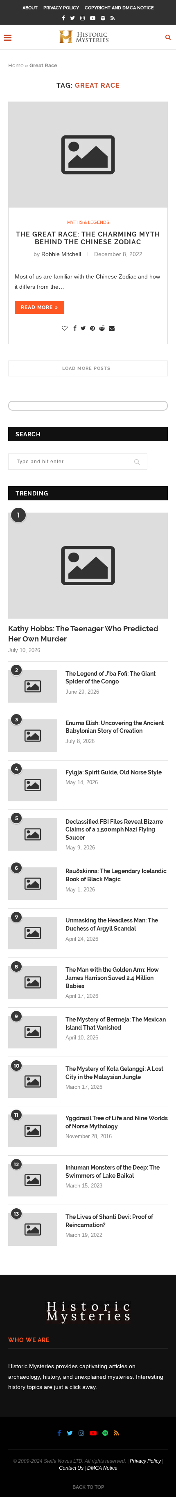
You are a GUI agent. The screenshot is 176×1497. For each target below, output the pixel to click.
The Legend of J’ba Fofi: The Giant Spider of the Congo (110, 677)
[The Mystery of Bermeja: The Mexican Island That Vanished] (32, 1032)
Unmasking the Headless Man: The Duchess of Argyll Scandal (111, 924)
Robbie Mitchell (61, 254)
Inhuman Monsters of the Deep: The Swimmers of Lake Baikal (112, 1171)
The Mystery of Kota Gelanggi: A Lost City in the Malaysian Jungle (114, 1073)
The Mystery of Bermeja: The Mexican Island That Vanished (115, 1023)
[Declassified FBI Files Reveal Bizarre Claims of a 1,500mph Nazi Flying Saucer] (32, 834)
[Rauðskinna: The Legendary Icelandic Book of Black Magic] (32, 883)
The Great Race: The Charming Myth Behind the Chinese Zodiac (88, 238)
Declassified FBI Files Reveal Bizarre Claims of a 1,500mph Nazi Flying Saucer (114, 829)
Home (16, 65)
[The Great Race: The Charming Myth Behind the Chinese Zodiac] (88, 155)
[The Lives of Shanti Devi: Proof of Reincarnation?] (32, 1229)
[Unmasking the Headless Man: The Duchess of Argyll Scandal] (32, 933)
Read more (37, 307)
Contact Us (71, 1468)
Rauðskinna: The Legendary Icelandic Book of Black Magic (116, 875)
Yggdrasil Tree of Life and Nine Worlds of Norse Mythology (116, 1122)
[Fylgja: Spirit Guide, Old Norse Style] (32, 785)
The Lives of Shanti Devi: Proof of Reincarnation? (109, 1221)
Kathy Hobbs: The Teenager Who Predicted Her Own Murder (83, 633)
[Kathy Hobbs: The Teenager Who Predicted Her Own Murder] (88, 566)
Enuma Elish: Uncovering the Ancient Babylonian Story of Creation (114, 727)
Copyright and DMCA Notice (119, 8)
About (30, 8)
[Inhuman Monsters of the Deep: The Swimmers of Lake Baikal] (32, 1180)
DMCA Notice (102, 1468)
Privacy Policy (61, 8)
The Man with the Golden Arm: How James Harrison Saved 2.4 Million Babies (112, 977)
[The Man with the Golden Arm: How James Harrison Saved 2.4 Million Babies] (32, 982)
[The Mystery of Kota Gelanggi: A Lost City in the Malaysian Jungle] (32, 1081)
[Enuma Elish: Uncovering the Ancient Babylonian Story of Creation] (32, 735)
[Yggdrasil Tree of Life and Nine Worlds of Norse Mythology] (32, 1130)
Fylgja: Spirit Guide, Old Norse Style (113, 772)
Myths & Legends (88, 222)
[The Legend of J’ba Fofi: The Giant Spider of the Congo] (32, 686)
